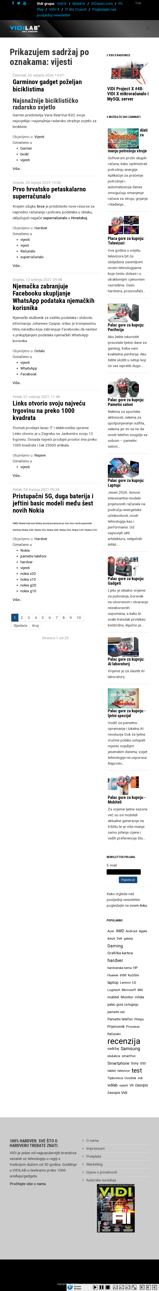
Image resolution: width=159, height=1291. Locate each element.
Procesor (133, 1027)
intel (123, 975)
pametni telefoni (33, 556)
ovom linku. (139, 905)
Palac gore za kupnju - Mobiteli (127, 799)
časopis (141, 1085)
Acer (110, 931)
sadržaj (113, 1048)
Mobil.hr (79, 3)
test (136, 1070)
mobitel (113, 997)
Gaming (115, 945)
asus (111, 938)
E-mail (112, 865)
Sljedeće (20, 625)
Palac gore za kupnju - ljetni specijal (127, 713)
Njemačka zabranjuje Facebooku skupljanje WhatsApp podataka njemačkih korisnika (53, 297)
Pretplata (93, 1156)
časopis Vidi (117, 1092)
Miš (140, 990)
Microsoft (129, 990)
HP (135, 968)
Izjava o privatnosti (101, 1172)
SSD (143, 1063)
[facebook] (13, 3)
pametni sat (116, 1012)
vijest (24, 245)
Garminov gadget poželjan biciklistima (47, 85)
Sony (134, 1063)
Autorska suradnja (100, 1180)
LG (134, 982)
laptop (112, 982)
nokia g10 (28, 591)
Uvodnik (130, 1078)
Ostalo (39, 351)
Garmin (26, 148)
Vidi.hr (62, 3)
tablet (111, 1071)
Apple (143, 931)
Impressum (95, 1148)
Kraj (35, 625)
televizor (123, 1071)
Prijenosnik (116, 1026)
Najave (40, 455)
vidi (140, 1078)
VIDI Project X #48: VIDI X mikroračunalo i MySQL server (128, 94)
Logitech (113, 990)
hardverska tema (119, 968)
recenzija (123, 1041)
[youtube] (24, 3)
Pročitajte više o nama (28, 1184)
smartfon (129, 1056)
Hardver (41, 228)
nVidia (139, 997)
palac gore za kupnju (122, 1004)
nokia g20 (28, 585)
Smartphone (118, 1063)
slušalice (113, 1056)
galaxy (128, 938)
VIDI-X (54, 9)
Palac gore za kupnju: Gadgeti (126, 581)
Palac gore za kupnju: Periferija (126, 327)
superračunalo (32, 257)
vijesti (25, 160)
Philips (139, 1019)
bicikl (24, 154)
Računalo (27, 251)
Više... (17, 168)
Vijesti (39, 137)
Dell (119, 938)
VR (132, 1085)
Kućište (133, 975)
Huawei (112, 975)
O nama (92, 1140)
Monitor (127, 997)
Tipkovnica (115, 1078)
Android (131, 931)
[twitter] (18, 3)
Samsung (130, 1048)
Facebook (28, 374)
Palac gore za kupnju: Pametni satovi (126, 402)
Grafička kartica (120, 953)
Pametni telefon (120, 1019)
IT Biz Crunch (76, 9)
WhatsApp (28, 368)
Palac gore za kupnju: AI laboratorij (126, 661)
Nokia (25, 550)
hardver (26, 562)
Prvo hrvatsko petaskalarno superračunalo (49, 192)
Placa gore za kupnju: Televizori (126, 240)
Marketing (94, 1164)
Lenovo (125, 982)
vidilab (112, 1085)
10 (79, 617)
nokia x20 (28, 573)
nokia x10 (28, 579)
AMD (120, 931)
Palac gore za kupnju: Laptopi (126, 482)
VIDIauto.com (102, 3)
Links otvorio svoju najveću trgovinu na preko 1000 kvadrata (49, 410)
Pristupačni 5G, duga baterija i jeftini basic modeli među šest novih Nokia (53, 503)
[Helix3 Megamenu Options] (147, 28)
